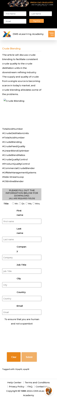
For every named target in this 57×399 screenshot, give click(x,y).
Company (21, 248)
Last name (20, 230)
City (19, 278)
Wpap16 (18, 369)
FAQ (29, 386)
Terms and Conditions (37, 382)
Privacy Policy (16, 386)
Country (21, 292)
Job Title (21, 264)
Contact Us (42, 386)
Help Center (14, 382)
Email (20, 305)
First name (20, 212)
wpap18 (26, 369)
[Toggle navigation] (51, 34)
